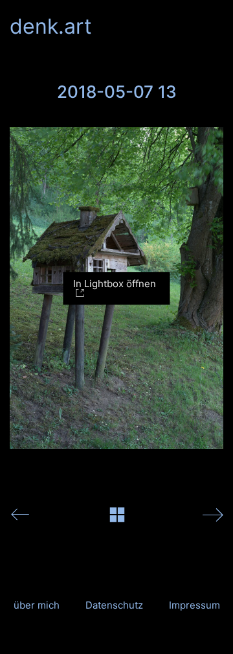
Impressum (194, 605)
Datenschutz (114, 605)
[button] (215, 27)
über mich (37, 605)
